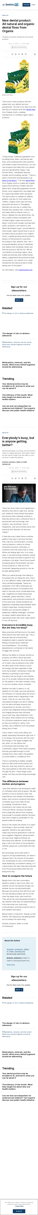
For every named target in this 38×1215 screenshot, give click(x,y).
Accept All (19, 1211)
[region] (19, 1207)
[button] (3, 4)
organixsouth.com (25, 270)
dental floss (30, 109)
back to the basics (9, 180)
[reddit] (22, 54)
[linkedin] (16, 54)
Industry (5, 15)
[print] (35, 54)
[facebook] (12, 54)
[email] (26, 54)
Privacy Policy (19, 1206)
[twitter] (19, 54)
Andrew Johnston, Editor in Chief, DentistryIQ (18, 950)
